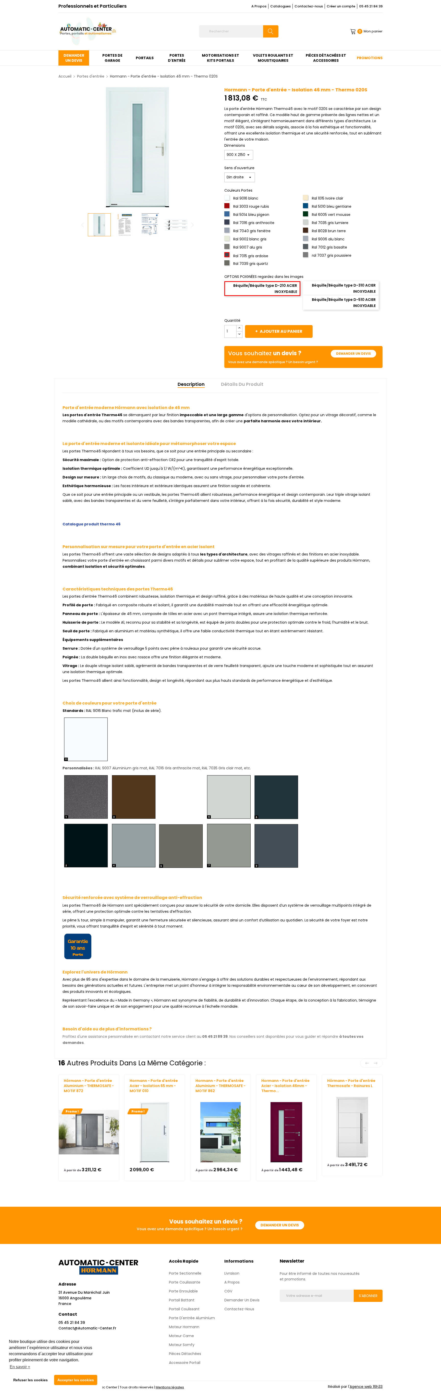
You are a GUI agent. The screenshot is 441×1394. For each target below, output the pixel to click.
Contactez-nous (309, 6)
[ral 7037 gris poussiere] (306, 256)
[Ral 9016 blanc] (227, 199)
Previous (82, 224)
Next (192, 224)
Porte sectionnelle (185, 1273)
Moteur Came (181, 1335)
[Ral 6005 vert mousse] (306, 215)
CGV (228, 1291)
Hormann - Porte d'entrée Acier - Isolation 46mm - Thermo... (285, 1085)
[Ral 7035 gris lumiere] (306, 223)
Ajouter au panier (281, 331)
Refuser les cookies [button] (30, 1380)
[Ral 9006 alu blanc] (306, 240)
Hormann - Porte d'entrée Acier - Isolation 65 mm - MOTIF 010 (154, 1085)
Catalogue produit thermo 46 (91, 524)
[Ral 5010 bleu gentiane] (306, 207)
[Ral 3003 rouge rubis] (227, 207)
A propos (232, 1282)
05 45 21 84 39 (371, 6)
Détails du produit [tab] (242, 384)
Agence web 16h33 (366, 1386)
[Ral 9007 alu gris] (227, 248)
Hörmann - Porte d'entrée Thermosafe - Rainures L (351, 1083)
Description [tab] (191, 384)
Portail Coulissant (184, 1309)
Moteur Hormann (184, 1326)
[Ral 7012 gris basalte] (306, 248)
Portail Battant (181, 1300)
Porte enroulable (183, 1291)
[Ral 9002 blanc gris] (227, 240)
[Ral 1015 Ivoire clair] (306, 199)
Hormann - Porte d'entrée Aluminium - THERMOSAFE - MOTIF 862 (220, 1085)
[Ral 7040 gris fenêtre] (227, 232)
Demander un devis (353, 353)
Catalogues (280, 6)
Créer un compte (341, 6)
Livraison (231, 1273)
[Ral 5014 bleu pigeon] (227, 215)
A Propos (258, 6)
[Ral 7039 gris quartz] (227, 264)
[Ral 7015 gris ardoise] (227, 256)
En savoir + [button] (20, 1367)
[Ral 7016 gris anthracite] (227, 223)
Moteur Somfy (181, 1344)
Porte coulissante (184, 1282)
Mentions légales (170, 1387)
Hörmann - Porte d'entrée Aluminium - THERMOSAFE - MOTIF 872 (89, 1085)
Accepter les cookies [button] (75, 1380)
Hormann (71, 1096)
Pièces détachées (185, 1353)
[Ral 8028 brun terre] (306, 232)
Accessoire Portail (184, 1362)
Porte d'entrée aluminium (192, 1318)
